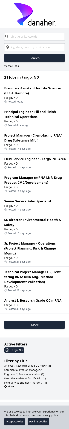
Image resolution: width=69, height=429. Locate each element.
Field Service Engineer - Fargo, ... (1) (25, 382)
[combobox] (34, 36)
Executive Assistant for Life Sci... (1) (25, 378)
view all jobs (11, 66)
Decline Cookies (38, 421)
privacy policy (50, 415)
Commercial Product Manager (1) (23, 370)
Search (35, 58)
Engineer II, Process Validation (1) (24, 374)
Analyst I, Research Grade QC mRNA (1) (27, 365)
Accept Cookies (14, 421)
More (11, 386)
